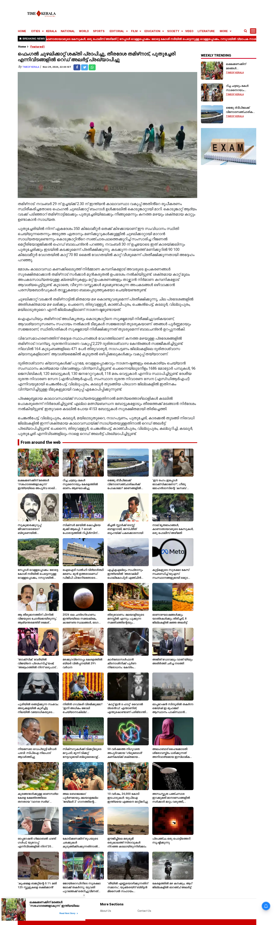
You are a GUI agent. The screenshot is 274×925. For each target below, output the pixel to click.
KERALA (51, 31)
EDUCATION (152, 31)
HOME (22, 31)
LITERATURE (206, 31)
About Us (105, 910)
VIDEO (189, 31)
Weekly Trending (216, 55)
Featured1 (37, 46)
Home (22, 46)
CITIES (35, 31)
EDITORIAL (117, 31)
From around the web (41, 442)
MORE (224, 31)
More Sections (112, 904)
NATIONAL (68, 31)
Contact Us (144, 910)
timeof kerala (30, 67)
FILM (134, 31)
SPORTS (99, 31)
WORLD (84, 31)
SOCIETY (173, 31)
